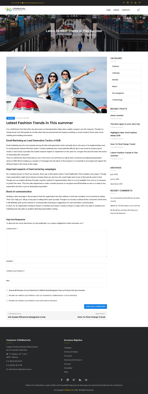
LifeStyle (116, 73)
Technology (117, 100)
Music (114, 86)
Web (7, 281)
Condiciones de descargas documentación (84, 385)
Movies (61, 35)
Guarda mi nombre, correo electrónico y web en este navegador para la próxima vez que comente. (47, 290)
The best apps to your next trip (125, 124)
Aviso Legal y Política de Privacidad (53, 385)
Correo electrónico (15, 271)
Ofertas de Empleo (71, 352)
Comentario (12, 229)
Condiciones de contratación (112, 385)
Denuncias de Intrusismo (73, 360)
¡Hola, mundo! (116, 115)
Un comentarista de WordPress (121, 198)
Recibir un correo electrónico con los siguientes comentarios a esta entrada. (43, 295)
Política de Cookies (32, 385)
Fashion (115, 66)
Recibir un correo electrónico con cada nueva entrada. (33, 301)
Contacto (126, 10)
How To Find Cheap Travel (122, 144)
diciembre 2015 (116, 184)
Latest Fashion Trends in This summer (124, 154)
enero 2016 (114, 179)
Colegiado (67, 348)
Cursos (116, 10)
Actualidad (68, 368)
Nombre (10, 261)
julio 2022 (114, 174)
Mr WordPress (115, 210)
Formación (68, 356)
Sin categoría (118, 93)
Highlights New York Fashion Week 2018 (123, 134)
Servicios (67, 364)
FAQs (66, 372)
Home (108, 10)
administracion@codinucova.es (19, 369)
